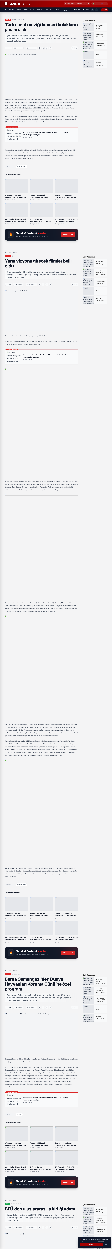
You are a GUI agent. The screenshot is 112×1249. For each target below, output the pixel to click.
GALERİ (87, 9)
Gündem (12, 9)
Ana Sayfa (8, 16)
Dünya (32, 9)
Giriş (105, 9)
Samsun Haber (65, 9)
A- (72, 48)
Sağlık (19, 9)
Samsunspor (49, 9)
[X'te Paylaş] (43, 48)
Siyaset (39, 9)
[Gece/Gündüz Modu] (92, 9)
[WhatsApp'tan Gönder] (46, 48)
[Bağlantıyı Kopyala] (50, 48)
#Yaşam (19, 1114)
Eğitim (14, 1200)
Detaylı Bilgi (101, 1241)
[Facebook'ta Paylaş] (39, 48)
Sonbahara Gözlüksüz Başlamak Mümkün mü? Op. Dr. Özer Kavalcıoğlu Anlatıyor (45, 134)
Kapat (106, 1244)
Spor (26, 9)
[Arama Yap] (96, 9)
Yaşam (58, 9)
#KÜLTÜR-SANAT (21, 166)
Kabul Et (91, 1244)
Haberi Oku (26, 137)
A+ (76, 48)
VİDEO (78, 9)
